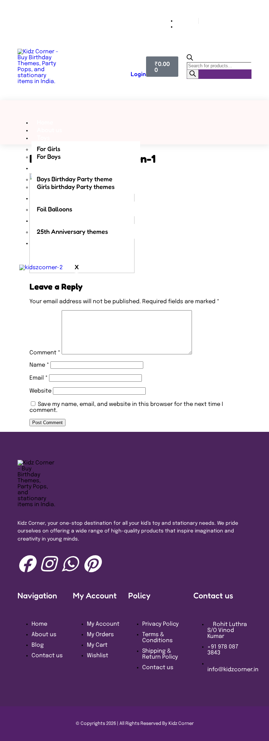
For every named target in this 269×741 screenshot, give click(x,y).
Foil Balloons (54, 209)
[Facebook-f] (26, 563)
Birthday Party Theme (68, 167)
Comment (44, 353)
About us (49, 130)
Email (38, 378)
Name (39, 365)
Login (138, 73)
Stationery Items (60, 242)
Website (40, 391)
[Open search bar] (190, 59)
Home (45, 122)
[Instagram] (48, 563)
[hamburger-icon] (166, 119)
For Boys (49, 156)
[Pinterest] (91, 563)
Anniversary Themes (66, 220)
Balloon (47, 198)
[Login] (134, 59)
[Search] (193, 74)
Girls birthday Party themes (76, 186)
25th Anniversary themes (72, 231)
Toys (43, 137)
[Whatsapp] (69, 563)
